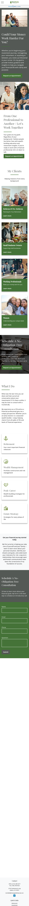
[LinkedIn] (14, 896)
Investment (14, 905)
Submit (5, 652)
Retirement (14, 903)
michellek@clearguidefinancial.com (14, 893)
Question (5, 638)
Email (3, 617)
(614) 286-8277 (16, 884)
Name (4, 607)
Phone (4, 627)
